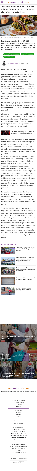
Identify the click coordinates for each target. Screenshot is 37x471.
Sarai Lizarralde (13, 63)
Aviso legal (18, 398)
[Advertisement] (18, 311)
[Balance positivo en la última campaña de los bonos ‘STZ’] (18, 333)
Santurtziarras (18, 423)
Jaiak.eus (18, 450)
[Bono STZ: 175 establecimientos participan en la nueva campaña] (18, 351)
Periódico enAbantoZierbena (18, 446)
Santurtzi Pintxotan (9, 56)
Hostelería (30, 54)
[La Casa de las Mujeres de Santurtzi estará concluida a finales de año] (8, 291)
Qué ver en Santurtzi (18, 421)
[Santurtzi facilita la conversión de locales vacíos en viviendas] (8, 281)
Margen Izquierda (15, 54)
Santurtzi (6, 54)
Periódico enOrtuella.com (18, 444)
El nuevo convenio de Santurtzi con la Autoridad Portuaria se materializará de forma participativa (25, 260)
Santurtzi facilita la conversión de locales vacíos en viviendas (26, 278)
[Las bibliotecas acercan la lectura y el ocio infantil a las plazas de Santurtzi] (8, 250)
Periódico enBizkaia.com (18, 429)
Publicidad (18, 404)
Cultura (18, 414)
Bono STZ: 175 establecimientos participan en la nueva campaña (18, 356)
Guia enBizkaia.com (18, 427)
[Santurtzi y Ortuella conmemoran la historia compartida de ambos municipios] (8, 271)
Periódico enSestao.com (18, 440)
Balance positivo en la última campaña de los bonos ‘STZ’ (18, 337)
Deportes (18, 412)
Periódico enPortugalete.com (18, 435)
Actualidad (18, 410)
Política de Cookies (18, 402)
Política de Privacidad (18, 400)
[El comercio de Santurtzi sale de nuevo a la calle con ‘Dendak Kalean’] (18, 370)
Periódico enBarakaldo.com (18, 433)
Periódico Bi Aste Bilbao (18, 431)
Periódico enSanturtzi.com (18, 437)
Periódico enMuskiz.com (18, 448)
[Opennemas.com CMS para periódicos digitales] (18, 460)
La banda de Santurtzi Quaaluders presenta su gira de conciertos (23, 132)
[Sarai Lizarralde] (4, 63)
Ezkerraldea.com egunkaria (18, 452)
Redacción (18, 406)
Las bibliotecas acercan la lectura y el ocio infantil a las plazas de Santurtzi (25, 249)
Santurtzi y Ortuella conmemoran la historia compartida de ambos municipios (26, 269)
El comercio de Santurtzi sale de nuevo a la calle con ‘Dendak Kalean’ (18, 374)
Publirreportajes (18, 419)
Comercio (23, 54)
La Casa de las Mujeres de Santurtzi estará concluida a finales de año (24, 289)
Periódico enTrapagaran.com (18, 442)
